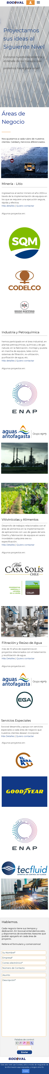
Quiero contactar (25, 205)
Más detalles (8, 205)
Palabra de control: (24, 1039)
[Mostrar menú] (38, 2)
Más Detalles (8, 544)
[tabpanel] (24, 56)
